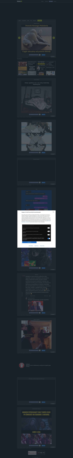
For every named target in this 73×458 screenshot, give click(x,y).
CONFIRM (29, 242)
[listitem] (36, 225)
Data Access (36, 245)
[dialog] (36, 229)
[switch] (49, 228)
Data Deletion (31, 245)
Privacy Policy (42, 245)
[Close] (54, 212)
